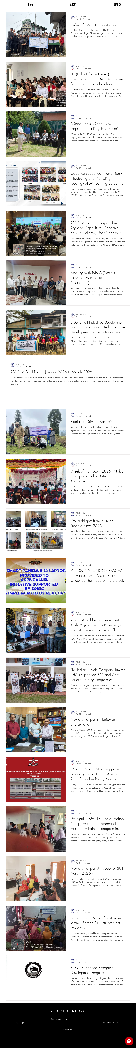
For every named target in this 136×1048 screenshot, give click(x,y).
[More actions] (125, 17)
